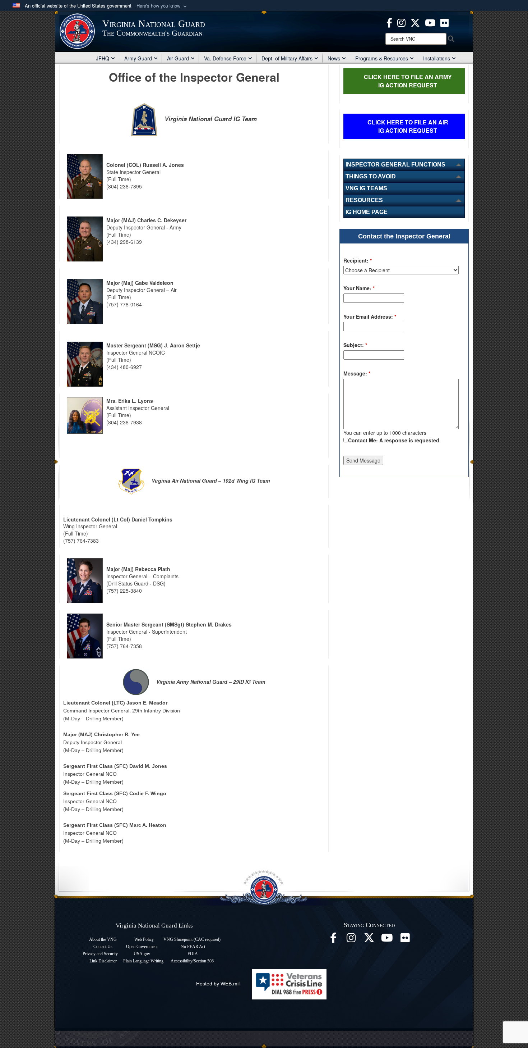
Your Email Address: (369, 316)
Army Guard (138, 58)
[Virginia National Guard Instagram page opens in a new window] (401, 22)
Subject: (355, 344)
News (334, 58)
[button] (162, 6)
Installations (436, 58)
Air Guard (178, 58)
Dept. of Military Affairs (286, 58)
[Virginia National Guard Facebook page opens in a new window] (389, 22)
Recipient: (357, 260)
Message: (356, 373)
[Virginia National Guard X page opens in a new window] (415, 22)
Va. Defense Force (225, 58)
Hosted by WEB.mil (218, 984)
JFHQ (102, 58)
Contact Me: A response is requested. (394, 440)
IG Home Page (367, 212)
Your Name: (359, 288)
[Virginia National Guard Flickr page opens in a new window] (444, 22)
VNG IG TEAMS (366, 188)
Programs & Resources (381, 58)
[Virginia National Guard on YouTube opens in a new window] (430, 22)
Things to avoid (371, 176)
